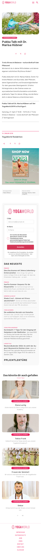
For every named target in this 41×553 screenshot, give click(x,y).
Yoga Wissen (8, 310)
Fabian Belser (7, 192)
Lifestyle (7, 343)
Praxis (6, 268)
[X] (20, 54)
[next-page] (22, 516)
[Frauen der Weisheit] (20, 457)
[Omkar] (20, 490)
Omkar (20, 506)
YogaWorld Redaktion (12, 137)
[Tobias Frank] (20, 423)
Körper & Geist (10, 296)
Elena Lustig (20, 405)
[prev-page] (18, 516)
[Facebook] (16, 54)
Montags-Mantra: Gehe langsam (28, 193)
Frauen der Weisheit (20, 472)
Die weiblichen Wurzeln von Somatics (18, 312)
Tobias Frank (20, 439)
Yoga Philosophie (11, 327)
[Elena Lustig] (20, 390)
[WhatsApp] (25, 54)
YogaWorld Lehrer (10, 37)
